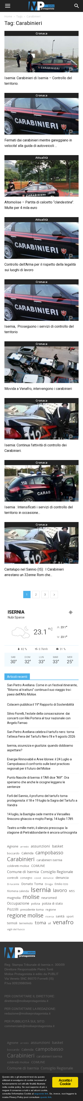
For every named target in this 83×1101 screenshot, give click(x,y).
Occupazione (18, 903)
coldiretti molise (18, 866)
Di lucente (13, 884)
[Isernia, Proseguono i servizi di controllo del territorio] (41, 302)
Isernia (41, 889)
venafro (63, 922)
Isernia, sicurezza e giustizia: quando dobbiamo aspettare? (40, 748)
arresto (24, 846)
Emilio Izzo (61, 884)
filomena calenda (18, 891)
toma (40, 922)
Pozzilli (12, 909)
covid (37, 877)
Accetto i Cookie (65, 1082)
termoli (12, 923)
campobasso (49, 852)
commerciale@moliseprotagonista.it (29, 1026)
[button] (77, 6)
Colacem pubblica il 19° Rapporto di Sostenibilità (40, 704)
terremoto (26, 923)
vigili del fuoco (16, 929)
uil (49, 923)
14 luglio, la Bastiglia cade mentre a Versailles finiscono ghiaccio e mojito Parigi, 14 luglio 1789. (40, 816)
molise (31, 896)
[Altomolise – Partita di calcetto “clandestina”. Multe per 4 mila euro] (41, 178)
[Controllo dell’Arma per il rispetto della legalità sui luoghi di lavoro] (41, 240)
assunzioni (40, 846)
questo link (45, 1097)
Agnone (12, 846)
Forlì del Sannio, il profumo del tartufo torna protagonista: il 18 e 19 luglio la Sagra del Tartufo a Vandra (42, 800)
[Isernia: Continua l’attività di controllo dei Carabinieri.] (41, 421)
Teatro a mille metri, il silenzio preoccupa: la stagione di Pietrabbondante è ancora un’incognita (42, 830)
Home (8, 16)
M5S (72, 891)
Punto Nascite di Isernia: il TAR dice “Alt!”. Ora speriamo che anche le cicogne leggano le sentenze (38, 782)
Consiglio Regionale (57, 872)
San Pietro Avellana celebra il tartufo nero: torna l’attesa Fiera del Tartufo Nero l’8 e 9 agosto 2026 (41, 734)
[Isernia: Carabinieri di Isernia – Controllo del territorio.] (41, 54)
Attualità (41, 158)
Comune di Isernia (23, 871)
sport (69, 916)
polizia (35, 904)
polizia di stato (52, 903)
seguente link (41, 1093)
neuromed (49, 898)
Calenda (27, 853)
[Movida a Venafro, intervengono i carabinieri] (41, 364)
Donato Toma (32, 883)
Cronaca (41, 33)
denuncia (62, 878)
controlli (12, 878)
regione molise (25, 915)
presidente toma (32, 909)
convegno (26, 877)
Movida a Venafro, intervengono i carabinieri (38, 389)
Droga (49, 884)
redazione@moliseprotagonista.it (27, 1013)
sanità (60, 916)
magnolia (14, 898)
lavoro (60, 890)
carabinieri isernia (49, 860)
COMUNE (38, 866)
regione (51, 909)
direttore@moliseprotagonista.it (26, 1001)
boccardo (13, 853)
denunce (48, 877)
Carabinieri (21, 859)
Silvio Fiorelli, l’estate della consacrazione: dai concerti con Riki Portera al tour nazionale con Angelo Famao (39, 718)
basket (57, 846)
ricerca (49, 916)
